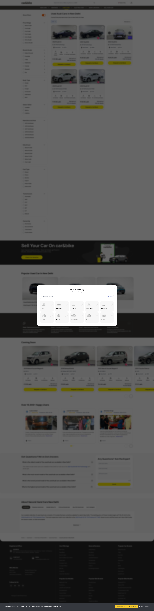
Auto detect (110, 297)
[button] (144, 606)
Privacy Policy (57, 606)
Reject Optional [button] (132, 606)
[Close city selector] (114, 288)
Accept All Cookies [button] (121, 606)
